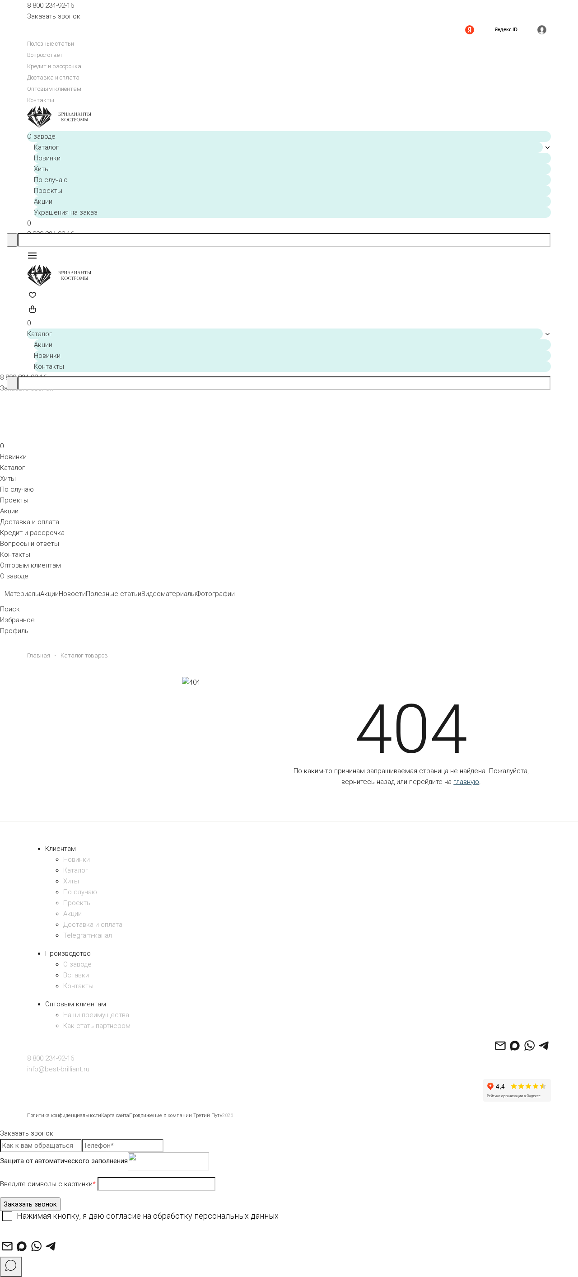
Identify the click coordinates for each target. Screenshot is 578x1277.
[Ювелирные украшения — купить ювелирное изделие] (289, 118)
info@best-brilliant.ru (58, 1069)
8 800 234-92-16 (50, 5)
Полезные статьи (50, 43)
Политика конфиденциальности (64, 1115)
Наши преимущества (96, 1015)
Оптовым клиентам (54, 88)
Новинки (47, 158)
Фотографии (215, 594)
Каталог (46, 147)
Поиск (10, 609)
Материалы (22, 594)
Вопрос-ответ (45, 55)
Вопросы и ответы (29, 544)
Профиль (14, 631)
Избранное (17, 620)
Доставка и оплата (53, 77)
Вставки (76, 975)
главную (466, 782)
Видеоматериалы (168, 594)
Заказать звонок (53, 16)
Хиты (42, 169)
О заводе (41, 136)
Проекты (48, 191)
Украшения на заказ (66, 212)
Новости (72, 594)
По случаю (51, 180)
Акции (43, 201)
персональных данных (236, 1216)
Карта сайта (115, 1115)
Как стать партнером (97, 1026)
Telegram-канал (87, 935)
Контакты (40, 100)
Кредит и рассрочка (54, 66)
